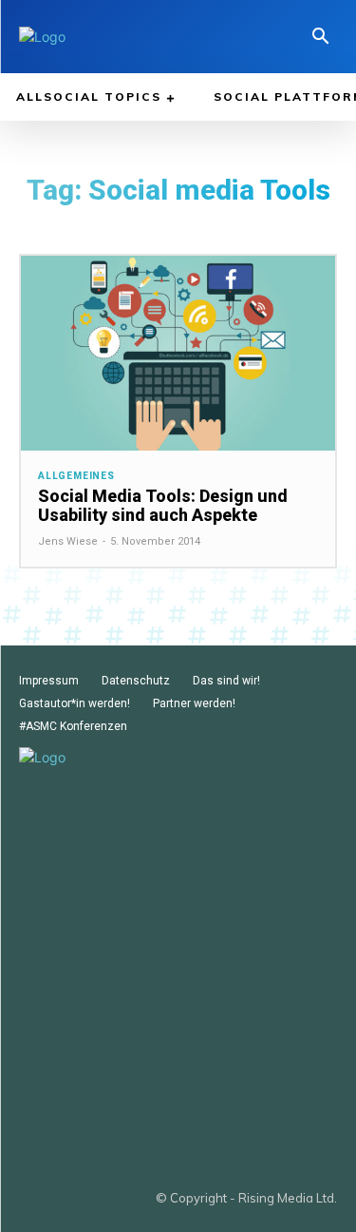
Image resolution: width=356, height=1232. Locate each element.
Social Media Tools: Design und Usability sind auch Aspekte (163, 505)
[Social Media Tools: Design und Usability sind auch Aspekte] (178, 353)
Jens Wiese (68, 541)
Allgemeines (76, 476)
